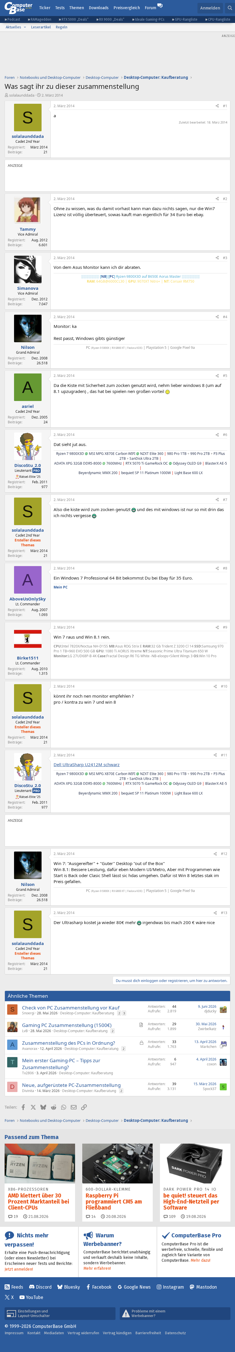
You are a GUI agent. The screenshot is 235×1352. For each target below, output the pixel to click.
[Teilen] (217, 106)
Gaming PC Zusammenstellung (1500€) (66, 1025)
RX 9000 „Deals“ (111, 19)
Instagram (173, 1287)
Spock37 (209, 1088)
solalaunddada (21, 95)
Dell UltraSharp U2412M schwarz (87, 764)
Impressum (14, 1333)
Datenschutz (175, 1333)
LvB (25, 1030)
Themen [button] (76, 7)
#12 (224, 853)
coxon (211, 1064)
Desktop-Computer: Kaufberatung (87, 1013)
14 (93, 1216)
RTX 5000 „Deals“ (75, 19)
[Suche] (230, 8)
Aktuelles (13, 27)
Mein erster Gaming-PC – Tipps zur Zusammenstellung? (61, 1064)
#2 (225, 198)
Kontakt (33, 1333)
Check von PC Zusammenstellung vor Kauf (71, 1007)
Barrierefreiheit (148, 1333)
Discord (44, 1287)
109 (172, 1216)
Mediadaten (54, 1333)
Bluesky (72, 1287)
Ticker (44, 7)
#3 (225, 257)
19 (15, 1216)
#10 (224, 686)
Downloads (99, 7)
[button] (25, 27)
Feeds (17, 1287)
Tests (60, 7)
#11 (224, 755)
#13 (224, 912)
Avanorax (29, 1048)
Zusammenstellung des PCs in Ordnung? (68, 1043)
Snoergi (28, 1013)
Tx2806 (28, 1073)
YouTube (34, 1297)
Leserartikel (41, 27)
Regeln (61, 27)
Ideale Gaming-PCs (149, 19)
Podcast (13, 19)
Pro (36, 470)
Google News (137, 1287)
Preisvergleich (126, 7)
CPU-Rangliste (219, 19)
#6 (225, 434)
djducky (210, 1011)
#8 (225, 568)
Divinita (28, 1090)
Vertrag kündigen (117, 1333)
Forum (150, 7)
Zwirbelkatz (207, 1028)
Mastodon (206, 1287)
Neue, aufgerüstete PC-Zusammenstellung (71, 1085)
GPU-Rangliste (186, 19)
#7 (225, 499)
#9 (225, 627)
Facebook (101, 1287)
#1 (225, 105)
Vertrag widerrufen (83, 1333)
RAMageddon (41, 19)
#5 (225, 375)
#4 (225, 316)
